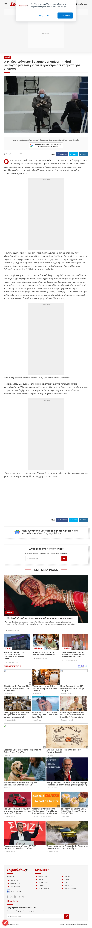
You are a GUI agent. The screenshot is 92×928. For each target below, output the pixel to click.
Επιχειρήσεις (43, 882)
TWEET (74, 154)
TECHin (67, 876)
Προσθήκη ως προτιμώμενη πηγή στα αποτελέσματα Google (48, 145)
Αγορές (41, 885)
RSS (22, 897)
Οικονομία (42, 876)
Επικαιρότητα (43, 888)
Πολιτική (42, 879)
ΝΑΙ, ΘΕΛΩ (65, 15)
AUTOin (67, 882)
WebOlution (82, 924)
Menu (6, 4)
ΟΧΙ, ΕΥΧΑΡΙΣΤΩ (46, 15)
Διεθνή (7, 57)
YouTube (15, 897)
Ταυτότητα (14, 880)
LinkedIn (18, 897)
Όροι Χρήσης (15, 886)
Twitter (11, 897)
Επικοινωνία (15, 883)
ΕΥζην (66, 879)
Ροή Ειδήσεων (70, 888)
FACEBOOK (63, 154)
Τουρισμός (68, 885)
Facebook (8, 897)
